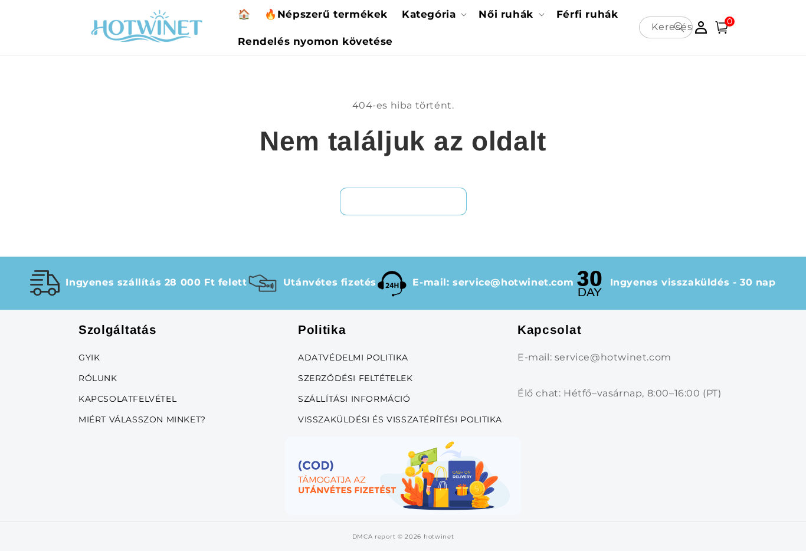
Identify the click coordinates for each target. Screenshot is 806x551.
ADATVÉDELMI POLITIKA (353, 357)
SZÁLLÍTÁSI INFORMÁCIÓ (354, 398)
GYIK (89, 357)
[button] (433, 14)
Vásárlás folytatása (403, 200)
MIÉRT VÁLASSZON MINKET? (142, 419)
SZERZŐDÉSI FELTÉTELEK (355, 378)
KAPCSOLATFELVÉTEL (127, 398)
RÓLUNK (97, 378)
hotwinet (439, 536)
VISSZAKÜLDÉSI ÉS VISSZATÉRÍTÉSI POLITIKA (400, 419)
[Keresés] (679, 27)
